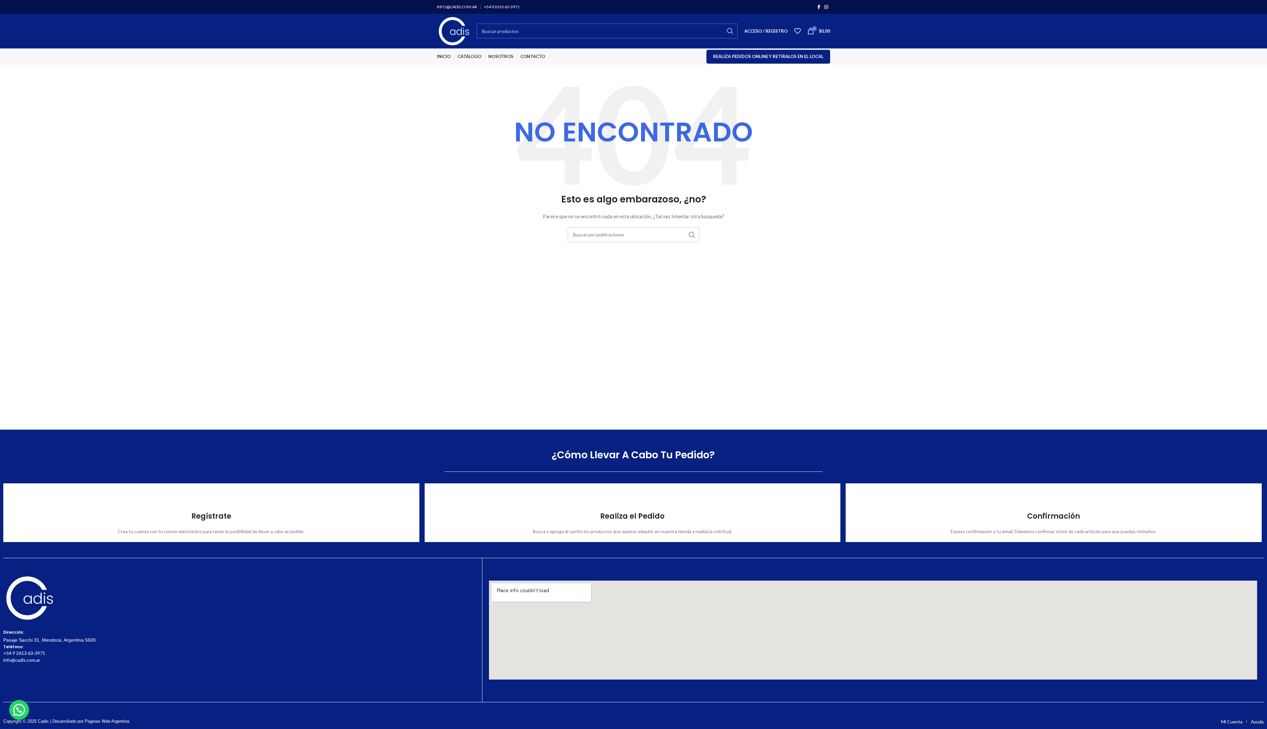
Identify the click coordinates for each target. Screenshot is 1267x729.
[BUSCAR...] (730, 31)
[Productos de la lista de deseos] (797, 31)
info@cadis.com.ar (21, 660)
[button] (19, 710)
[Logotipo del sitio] (453, 30)
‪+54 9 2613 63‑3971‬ (24, 653)
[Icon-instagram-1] (20, 681)
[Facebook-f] (7, 681)
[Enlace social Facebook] (818, 7)
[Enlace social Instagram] (826, 7)
